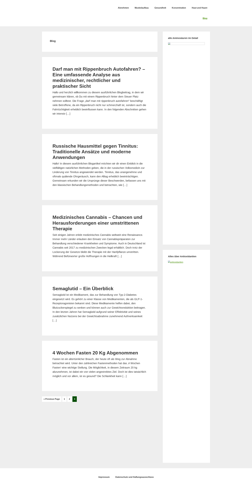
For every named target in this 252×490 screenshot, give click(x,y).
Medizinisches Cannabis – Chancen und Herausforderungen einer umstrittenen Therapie (97, 223)
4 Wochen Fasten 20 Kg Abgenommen (95, 352)
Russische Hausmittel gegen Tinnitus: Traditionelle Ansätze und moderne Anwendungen (95, 151)
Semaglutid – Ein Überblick (82, 288)
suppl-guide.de (61, 8)
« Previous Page (52, 400)
